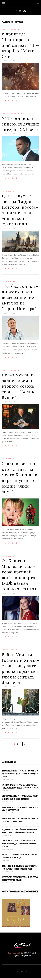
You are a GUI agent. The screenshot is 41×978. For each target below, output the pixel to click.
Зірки (4, 191)
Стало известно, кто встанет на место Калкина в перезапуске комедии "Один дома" (19, 477)
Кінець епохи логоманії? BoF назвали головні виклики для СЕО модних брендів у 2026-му (19, 843)
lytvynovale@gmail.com (22, 956)
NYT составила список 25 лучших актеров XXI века (20, 123)
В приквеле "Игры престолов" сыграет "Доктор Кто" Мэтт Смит (20, 45)
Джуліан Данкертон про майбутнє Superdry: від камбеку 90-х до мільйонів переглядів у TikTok (20, 774)
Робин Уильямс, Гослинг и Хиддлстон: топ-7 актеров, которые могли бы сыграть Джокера (20, 668)
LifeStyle (6, 29)
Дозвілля (15, 29)
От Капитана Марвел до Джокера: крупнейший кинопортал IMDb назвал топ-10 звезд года (20, 574)
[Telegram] (24, 11)
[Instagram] (20, 11)
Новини (11, 191)
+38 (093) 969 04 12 (28, 953)
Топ (23, 114)
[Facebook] (16, 11)
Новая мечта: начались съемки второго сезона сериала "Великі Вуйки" (20, 386)
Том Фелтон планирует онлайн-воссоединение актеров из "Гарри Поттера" (20, 297)
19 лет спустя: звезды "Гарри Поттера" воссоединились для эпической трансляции (20, 209)
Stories (14, 650)
